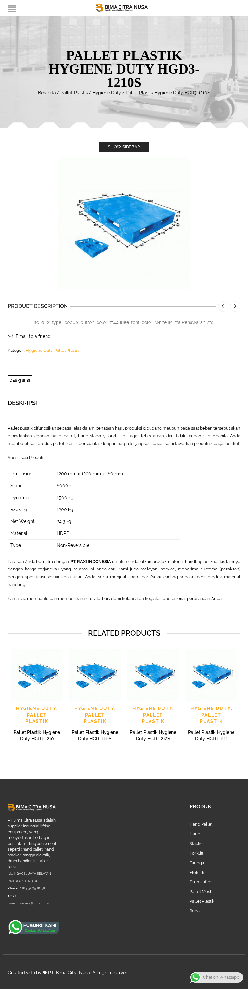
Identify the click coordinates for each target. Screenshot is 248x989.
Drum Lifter (201, 881)
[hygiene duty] (124, 222)
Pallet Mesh (201, 891)
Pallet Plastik (74, 92)
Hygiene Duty (106, 92)
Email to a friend (33, 336)
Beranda (47, 92)
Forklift (196, 853)
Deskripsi (19, 380)
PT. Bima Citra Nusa (69, 972)
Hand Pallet (201, 824)
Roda (195, 910)
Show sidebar (124, 146)
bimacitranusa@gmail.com (29, 903)
